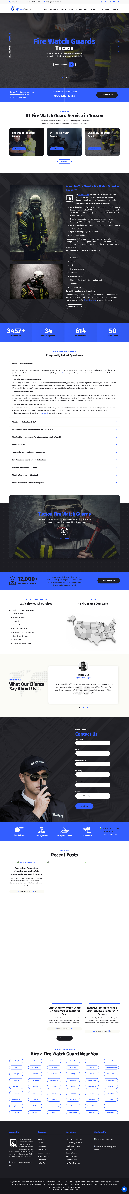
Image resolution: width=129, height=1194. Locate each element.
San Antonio (35, 1061)
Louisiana (54, 1074)
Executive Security (44, 1153)
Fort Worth (35, 1080)
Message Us (107, 580)
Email (77, 750)
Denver (54, 1093)
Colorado (16, 1086)
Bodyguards (42, 1146)
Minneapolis (111, 1093)
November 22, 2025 (63, 1029)
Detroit (73, 1086)
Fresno (92, 1074)
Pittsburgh (91, 1112)
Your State (79, 781)
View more (63, 1038)
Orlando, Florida (71, 1160)
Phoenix (16, 1093)
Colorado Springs (111, 1067)
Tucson (92, 1067)
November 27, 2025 (25, 891)
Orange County (54, 1106)
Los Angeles (16, 1061)
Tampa (111, 1099)
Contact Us (106, 95)
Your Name (79, 739)
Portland (73, 1067)
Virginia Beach (110, 1080)
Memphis (73, 1093)
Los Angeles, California (74, 1139)
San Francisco (54, 1061)
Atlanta (92, 1093)
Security (40, 1143)
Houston (16, 1080)
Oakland (111, 1086)
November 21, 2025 (101, 1031)
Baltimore (73, 1099)
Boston (16, 1112)
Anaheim (92, 1099)
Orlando (35, 1074)
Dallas (35, 1106)
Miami (111, 1061)
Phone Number (80, 760)
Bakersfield (73, 1112)
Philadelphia (16, 1099)
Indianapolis (54, 1080)
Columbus (54, 1067)
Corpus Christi (92, 1106)
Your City (78, 771)
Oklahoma (73, 1080)
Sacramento (92, 1080)
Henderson (110, 1112)
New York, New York (73, 1163)
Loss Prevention (43, 1156)
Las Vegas (73, 1074)
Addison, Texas (71, 1149)
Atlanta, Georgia (71, 1156)
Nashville (73, 1061)
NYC (16, 1067)
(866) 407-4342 (61, 64)
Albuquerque (92, 1061)
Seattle (54, 1086)
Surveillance (42, 1149)
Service (78, 792)
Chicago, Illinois (71, 1153)
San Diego (35, 1112)
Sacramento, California (74, 1143)
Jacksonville (92, 1086)
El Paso (54, 1099)
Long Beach (110, 1074)
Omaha (73, 1106)
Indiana (35, 1086)
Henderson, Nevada (73, 1146)
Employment (42, 1160)
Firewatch (41, 1139)
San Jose (35, 1099)
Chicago (16, 1074)
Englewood (16, 1106)
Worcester (35, 1067)
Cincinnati (111, 1106)
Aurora (54, 1112)
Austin (35, 1093)
